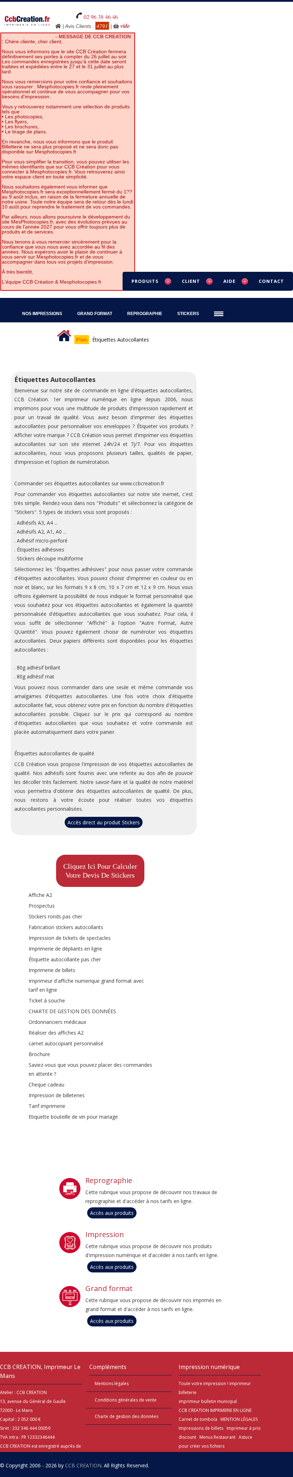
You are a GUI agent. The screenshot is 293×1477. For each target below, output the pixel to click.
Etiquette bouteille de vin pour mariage (73, 1116)
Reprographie (144, 313)
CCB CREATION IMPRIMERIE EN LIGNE (215, 1410)
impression (214, 1383)
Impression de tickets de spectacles (70, 937)
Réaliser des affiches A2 (56, 1032)
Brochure (39, 1054)
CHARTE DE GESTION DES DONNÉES (72, 1011)
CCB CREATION (83, 1465)
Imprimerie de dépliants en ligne (65, 948)
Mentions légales (112, 1383)
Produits (145, 281)
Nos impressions (42, 313)
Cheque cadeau (46, 1084)
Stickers (188, 313)
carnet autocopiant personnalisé (66, 1043)
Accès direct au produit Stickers (104, 822)
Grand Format (94, 313)
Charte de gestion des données (126, 1416)
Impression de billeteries (57, 1095)
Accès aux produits (112, 1212)
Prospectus (42, 905)
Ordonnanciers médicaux (57, 1022)
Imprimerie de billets (52, 970)
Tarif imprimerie (47, 1106)
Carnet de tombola (198, 1419)
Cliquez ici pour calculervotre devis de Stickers (100, 870)
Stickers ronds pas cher (55, 916)
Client (191, 281)
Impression (104, 1234)
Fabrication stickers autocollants (66, 927)
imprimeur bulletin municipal (208, 1401)
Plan (81, 339)
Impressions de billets (201, 1428)
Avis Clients (78, 26)
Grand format (109, 1288)
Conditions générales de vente (126, 1400)
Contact (271, 281)
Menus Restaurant (217, 1437)
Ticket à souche (47, 1000)
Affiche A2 (40, 895)
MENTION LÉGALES (239, 1419)
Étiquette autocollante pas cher (65, 959)
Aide (229, 281)
